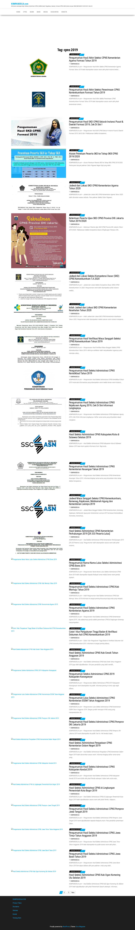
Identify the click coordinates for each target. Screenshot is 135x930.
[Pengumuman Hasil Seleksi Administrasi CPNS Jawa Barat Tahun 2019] (33, 850)
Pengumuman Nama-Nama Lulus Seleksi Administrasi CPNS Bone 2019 (95, 564)
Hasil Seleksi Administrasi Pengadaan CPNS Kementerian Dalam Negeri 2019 (90, 744)
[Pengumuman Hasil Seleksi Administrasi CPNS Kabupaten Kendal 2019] (33, 763)
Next (72, 892)
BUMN (32, 12)
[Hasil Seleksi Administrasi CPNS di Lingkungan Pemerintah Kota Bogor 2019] (35, 784)
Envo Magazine (80, 927)
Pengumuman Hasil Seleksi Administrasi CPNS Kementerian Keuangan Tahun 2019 (92, 468)
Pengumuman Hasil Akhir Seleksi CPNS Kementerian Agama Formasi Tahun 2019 (94, 59)
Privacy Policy (17, 903)
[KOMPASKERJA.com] (12, 12)
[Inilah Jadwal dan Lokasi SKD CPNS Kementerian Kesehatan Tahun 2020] (38, 317)
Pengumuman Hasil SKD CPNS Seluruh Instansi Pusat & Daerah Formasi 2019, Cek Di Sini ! (96, 123)
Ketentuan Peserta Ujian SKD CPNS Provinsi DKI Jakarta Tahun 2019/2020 (96, 219)
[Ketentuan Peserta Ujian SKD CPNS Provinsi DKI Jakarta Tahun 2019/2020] (38, 241)
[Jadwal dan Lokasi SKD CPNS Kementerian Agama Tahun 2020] (38, 195)
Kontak (15, 914)
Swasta (64, 12)
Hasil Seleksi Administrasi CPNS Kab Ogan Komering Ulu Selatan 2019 (94, 876)
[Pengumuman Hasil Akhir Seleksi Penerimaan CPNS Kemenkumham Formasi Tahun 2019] (38, 99)
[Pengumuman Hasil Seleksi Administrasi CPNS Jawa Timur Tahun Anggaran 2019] (37, 829)
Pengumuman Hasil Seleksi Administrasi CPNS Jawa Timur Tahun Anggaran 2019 (94, 834)
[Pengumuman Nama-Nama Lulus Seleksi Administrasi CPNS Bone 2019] (34, 559)
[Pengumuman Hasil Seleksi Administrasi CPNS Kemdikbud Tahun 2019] (38, 380)
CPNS (25, 12)
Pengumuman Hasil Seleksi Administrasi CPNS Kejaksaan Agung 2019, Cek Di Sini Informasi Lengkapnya (92, 405)
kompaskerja (75, 64)
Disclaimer (16, 907)
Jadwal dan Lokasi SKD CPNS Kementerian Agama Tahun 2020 (93, 187)
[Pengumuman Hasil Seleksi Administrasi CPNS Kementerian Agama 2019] (34, 604)
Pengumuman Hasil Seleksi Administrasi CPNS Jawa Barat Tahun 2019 (94, 855)
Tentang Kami (17, 918)
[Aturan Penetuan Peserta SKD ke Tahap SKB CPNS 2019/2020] (38, 163)
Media (45, 12)
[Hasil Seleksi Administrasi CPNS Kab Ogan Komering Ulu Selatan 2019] (33, 871)
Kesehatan (54, 12)
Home (18, 12)
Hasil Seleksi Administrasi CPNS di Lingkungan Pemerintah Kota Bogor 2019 (92, 789)
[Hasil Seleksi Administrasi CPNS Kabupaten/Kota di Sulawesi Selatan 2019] (38, 444)
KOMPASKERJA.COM (19, 899)
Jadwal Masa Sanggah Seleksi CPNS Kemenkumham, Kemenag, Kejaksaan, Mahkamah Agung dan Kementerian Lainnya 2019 (95, 501)
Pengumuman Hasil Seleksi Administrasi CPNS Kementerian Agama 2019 (92, 609)
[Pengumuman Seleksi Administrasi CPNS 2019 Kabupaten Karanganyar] (33, 670)
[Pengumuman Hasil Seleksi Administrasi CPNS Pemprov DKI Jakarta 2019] (35, 718)
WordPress (66, 927)
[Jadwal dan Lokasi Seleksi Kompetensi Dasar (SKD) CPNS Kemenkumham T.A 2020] (38, 285)
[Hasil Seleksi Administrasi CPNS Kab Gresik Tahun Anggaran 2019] (32, 649)
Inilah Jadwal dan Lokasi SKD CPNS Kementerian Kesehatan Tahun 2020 (93, 309)
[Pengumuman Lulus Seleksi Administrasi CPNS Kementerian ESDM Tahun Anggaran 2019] (38, 696)
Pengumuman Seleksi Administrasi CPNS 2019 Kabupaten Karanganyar (92, 675)
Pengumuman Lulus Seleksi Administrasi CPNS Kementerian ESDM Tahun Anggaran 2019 (92, 699)
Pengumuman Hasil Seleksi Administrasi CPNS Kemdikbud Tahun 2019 (92, 372)
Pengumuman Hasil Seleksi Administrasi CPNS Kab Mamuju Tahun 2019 (94, 588)
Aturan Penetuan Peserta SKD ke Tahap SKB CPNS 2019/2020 (93, 155)
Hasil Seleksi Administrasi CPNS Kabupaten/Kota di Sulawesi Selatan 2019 (94, 436)
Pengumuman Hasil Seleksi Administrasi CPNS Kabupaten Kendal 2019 (92, 768)
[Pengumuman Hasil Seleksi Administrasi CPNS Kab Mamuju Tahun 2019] (34, 583)
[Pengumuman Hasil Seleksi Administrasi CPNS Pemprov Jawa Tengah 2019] (35, 805)
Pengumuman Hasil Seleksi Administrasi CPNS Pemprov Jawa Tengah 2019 (96, 810)
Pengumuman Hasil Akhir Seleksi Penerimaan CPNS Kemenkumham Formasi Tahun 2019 (94, 91)
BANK (38, 12)
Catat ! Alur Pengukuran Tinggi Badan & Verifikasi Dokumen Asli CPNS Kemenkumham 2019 (93, 633)
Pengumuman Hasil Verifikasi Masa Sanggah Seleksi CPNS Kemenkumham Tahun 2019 (95, 340)
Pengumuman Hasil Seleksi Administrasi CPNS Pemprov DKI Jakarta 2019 (96, 723)
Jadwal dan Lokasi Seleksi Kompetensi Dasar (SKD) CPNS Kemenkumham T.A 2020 (94, 277)
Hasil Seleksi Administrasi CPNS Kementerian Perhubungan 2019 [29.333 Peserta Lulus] (91, 532)
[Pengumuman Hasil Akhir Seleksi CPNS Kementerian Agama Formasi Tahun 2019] (38, 67)
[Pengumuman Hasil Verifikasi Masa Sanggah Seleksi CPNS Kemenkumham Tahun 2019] (38, 348)
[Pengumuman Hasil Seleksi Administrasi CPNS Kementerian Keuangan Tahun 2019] (38, 476)
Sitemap (15, 910)
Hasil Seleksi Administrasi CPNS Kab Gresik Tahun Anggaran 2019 (93, 654)
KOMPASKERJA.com (19, 4)
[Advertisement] (67, 30)
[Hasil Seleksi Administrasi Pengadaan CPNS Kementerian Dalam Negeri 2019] (35, 739)
